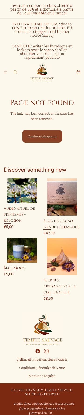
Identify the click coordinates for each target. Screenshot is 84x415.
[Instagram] (46, 351)
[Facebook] (38, 351)
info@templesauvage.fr (50, 359)
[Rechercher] (15, 72)
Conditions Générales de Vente (42, 367)
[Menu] (5, 72)
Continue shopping (42, 136)
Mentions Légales (42, 375)
